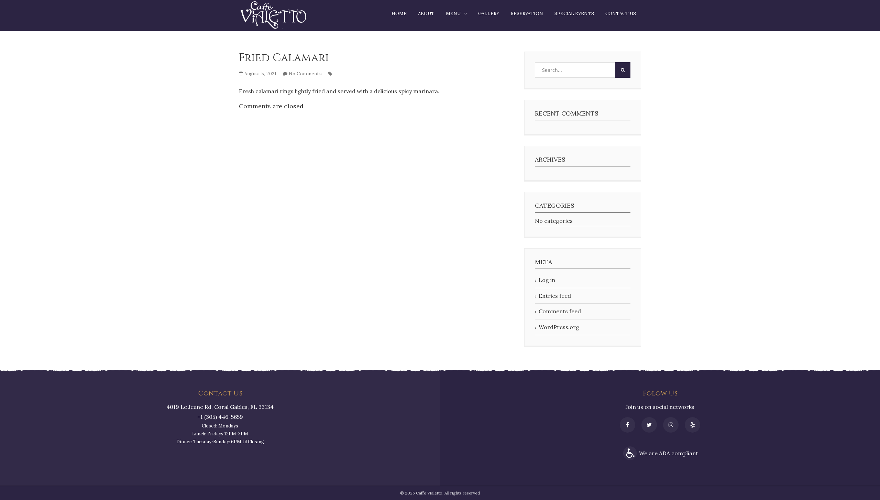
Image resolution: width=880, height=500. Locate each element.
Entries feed (555, 295)
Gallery (488, 14)
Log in (547, 279)
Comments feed (560, 311)
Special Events (574, 14)
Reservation (527, 14)
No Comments (305, 74)
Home (399, 14)
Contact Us (620, 14)
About (426, 14)
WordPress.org (559, 327)
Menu (453, 14)
